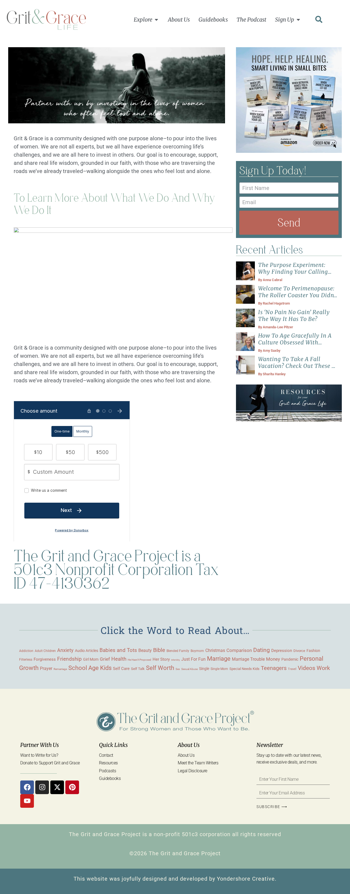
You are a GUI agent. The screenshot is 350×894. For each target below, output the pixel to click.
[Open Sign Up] (298, 20)
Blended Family (178, 651)
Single (204, 668)
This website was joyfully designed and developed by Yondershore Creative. (175, 878)
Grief (105, 659)
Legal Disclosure (192, 770)
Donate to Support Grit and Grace (50, 762)
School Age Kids (90, 667)
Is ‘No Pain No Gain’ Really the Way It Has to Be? (294, 315)
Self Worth (160, 667)
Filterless (25, 659)
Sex (178, 669)
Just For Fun (193, 659)
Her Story (161, 659)
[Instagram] (42, 787)
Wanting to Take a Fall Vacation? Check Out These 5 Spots (296, 366)
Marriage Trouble (248, 659)
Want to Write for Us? (39, 755)
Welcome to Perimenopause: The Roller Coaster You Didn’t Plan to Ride (297, 295)
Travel (292, 669)
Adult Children (45, 651)
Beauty (145, 650)
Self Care (121, 668)
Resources (108, 762)
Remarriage (60, 668)
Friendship (69, 659)
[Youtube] (27, 801)
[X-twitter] (57, 787)
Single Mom (219, 669)
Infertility (175, 660)
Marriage (219, 658)
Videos (306, 667)
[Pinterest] (72, 787)
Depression (281, 650)
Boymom (197, 651)
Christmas (215, 650)
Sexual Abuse (189, 668)
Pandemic (289, 659)
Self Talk (138, 669)
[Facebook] (27, 787)
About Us (186, 755)
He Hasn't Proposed (139, 659)
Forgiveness (45, 659)
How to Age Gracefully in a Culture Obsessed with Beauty (295, 342)
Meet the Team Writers (198, 762)
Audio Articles (86, 650)
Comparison (239, 650)
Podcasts (107, 770)
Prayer (46, 668)
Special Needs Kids (244, 669)
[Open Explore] (156, 20)
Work (323, 668)
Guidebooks (110, 778)
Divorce (299, 651)
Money (273, 659)
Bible (159, 650)
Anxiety (65, 650)
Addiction (26, 651)
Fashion (313, 650)
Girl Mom (90, 659)
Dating (261, 650)
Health (118, 659)
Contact (106, 755)
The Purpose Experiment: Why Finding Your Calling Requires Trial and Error (293, 271)
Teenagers (274, 668)
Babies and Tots (118, 650)
